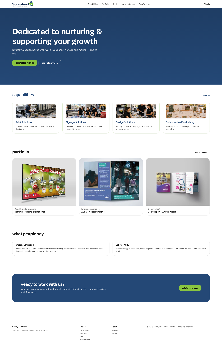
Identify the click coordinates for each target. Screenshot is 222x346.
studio (115, 4)
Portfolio (83, 333)
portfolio (105, 4)
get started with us (24, 62)
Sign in (207, 4)
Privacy (115, 330)
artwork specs (128, 4)
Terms (114, 333)
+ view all (206, 95)
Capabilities (84, 330)
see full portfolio (50, 63)
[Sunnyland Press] (22, 4)
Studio (82, 336)
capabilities (93, 4)
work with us (144, 4)
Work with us (85, 339)
